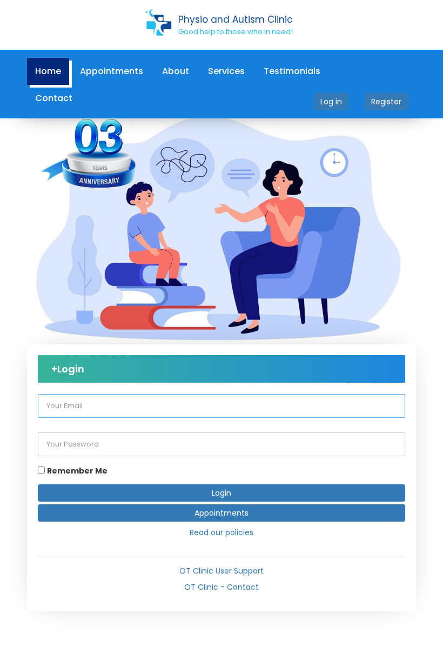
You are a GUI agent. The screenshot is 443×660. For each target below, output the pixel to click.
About (175, 71)
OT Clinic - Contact (221, 587)
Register (386, 101)
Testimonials (292, 71)
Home (48, 71)
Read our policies (221, 532)
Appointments (111, 71)
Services (226, 71)
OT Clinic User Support (221, 570)
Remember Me (77, 470)
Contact (53, 98)
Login (221, 493)
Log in (331, 101)
